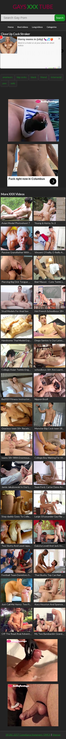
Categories (52, 27)
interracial (56, 77)
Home (11, 27)
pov (4, 83)
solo (13, 83)
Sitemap (56, 734)
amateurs (8, 77)
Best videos (22, 27)
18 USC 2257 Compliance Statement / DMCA (28, 734)
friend (43, 77)
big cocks (22, 77)
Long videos (37, 27)
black (33, 77)
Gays (33, 6)
